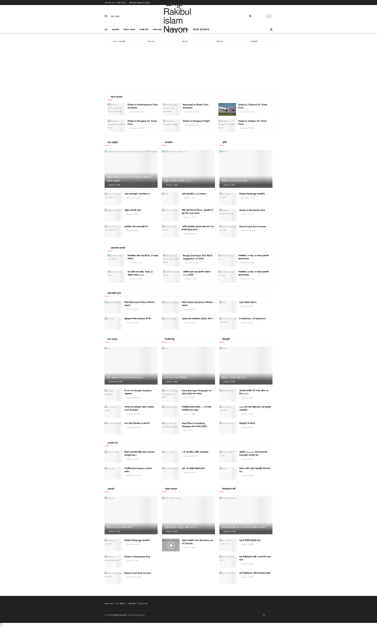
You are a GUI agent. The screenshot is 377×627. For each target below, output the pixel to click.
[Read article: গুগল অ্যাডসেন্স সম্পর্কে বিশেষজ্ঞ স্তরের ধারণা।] (131, 366)
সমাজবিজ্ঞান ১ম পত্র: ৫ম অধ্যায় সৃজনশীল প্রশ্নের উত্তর (253, 257)
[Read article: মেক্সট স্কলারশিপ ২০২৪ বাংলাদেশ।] (171, 198)
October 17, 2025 (247, 214)
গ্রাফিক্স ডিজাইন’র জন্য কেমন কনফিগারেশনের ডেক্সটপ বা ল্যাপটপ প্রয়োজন (129, 178)
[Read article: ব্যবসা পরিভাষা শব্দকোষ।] (228, 307)
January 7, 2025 (172, 381)
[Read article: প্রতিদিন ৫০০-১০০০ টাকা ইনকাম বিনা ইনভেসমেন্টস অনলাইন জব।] (228, 456)
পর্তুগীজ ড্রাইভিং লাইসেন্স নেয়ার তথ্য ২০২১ (181, 527)
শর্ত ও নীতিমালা (120, 603)
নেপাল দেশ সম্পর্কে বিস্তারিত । (176, 377)
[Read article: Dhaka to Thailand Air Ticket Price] (227, 109)
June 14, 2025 (188, 397)
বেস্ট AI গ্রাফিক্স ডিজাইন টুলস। (194, 468)
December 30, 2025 (191, 111)
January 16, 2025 (229, 531)
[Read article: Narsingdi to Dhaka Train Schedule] (172, 109)
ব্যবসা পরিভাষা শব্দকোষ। (248, 302)
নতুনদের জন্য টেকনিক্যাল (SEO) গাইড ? (197, 318)
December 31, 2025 (136, 111)
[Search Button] (271, 29)
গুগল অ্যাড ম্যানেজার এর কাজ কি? (137, 423)
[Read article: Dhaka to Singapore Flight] (172, 125)
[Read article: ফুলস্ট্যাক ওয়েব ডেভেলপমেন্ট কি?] (113, 231)
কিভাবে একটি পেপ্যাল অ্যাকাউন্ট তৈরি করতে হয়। (254, 470)
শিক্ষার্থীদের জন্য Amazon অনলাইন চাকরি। (138, 470)
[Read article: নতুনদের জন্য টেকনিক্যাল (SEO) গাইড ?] (171, 323)
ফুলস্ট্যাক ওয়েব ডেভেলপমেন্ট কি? (136, 226)
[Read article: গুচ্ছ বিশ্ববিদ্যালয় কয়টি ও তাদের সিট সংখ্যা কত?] (228, 561)
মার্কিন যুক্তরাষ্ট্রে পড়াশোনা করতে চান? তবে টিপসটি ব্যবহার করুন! (198, 228)
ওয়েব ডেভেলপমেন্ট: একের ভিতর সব (136, 193)
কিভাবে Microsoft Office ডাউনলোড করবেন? (139, 304)
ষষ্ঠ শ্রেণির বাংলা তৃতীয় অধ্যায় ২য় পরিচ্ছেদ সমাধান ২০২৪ (140, 273)
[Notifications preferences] (1, 625)
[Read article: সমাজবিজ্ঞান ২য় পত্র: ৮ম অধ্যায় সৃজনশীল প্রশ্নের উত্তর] (227, 276)
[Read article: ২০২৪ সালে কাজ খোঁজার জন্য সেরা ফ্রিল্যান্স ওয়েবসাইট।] (228, 411)
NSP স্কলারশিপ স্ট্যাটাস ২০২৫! (177, 180)
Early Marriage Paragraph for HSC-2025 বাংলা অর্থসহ (197, 392)
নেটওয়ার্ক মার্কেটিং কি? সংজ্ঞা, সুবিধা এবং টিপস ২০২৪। (254, 392)
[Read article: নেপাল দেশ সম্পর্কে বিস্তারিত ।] (188, 366)
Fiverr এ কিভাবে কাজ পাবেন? (234, 377)
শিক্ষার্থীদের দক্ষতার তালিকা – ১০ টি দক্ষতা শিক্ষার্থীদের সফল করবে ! (196, 408)
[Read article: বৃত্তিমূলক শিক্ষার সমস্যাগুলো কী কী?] (113, 323)
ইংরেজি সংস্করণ (121, 2)
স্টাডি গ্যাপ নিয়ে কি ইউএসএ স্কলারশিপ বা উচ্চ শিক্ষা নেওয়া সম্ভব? (197, 211)
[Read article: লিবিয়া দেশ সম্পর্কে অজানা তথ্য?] (245, 169)
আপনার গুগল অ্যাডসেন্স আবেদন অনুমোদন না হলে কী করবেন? (139, 408)
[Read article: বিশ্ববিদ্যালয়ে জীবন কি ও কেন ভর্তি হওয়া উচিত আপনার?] (245, 515)
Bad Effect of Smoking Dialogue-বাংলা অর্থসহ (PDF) (194, 425)
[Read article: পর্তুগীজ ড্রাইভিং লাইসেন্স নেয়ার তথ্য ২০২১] (188, 515)
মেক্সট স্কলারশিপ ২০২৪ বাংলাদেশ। (194, 193)
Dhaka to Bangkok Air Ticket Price (142, 122)
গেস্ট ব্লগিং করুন (109, 2)
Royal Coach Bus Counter (252, 226)
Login (116, 16)
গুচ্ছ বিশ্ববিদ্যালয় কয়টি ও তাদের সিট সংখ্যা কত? (255, 558)
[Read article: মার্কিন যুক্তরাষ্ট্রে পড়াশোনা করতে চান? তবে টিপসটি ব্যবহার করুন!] (171, 231)
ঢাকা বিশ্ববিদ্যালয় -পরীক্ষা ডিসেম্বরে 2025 (254, 573)
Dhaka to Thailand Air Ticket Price (252, 106)
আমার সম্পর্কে (109, 603)
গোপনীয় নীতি (131, 603)
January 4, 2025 (190, 279)
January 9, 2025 (189, 414)
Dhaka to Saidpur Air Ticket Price (252, 122)
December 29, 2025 (247, 111)
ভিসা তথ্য (150, 41)
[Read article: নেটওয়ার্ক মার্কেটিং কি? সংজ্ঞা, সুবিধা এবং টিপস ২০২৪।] (228, 395)
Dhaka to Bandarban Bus (252, 210)
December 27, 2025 (247, 128)
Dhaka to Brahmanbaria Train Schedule (143, 106)
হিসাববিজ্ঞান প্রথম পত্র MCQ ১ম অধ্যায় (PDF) (143, 257)
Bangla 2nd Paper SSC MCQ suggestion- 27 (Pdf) (197, 257)
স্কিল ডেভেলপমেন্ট (119, 41)
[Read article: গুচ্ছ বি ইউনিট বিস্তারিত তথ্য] (228, 545)
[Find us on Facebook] (245, 16)
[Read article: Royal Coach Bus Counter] (228, 231)
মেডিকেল (185, 41)
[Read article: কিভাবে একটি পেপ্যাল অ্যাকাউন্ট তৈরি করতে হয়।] (228, 473)
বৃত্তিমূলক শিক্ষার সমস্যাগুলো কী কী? (137, 318)
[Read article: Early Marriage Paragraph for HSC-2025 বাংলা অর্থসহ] (171, 395)
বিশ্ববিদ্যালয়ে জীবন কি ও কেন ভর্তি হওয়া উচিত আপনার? (244, 527)
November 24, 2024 (248, 197)
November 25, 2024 (247, 279)
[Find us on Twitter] (250, 16)
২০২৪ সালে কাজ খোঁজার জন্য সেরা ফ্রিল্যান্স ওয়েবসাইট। (255, 408)
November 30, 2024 (115, 381)
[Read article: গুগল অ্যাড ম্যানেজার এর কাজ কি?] (113, 428)
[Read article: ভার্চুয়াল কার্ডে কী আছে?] (113, 215)
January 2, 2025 (132, 459)
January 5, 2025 (229, 381)
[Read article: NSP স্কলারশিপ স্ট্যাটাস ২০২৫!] (188, 169)
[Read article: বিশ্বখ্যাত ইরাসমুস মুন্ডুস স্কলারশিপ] (228, 198)
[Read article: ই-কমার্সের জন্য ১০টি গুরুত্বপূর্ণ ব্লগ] (228, 323)
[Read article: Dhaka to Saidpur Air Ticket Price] (227, 125)
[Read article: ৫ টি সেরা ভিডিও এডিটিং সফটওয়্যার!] (171, 456)
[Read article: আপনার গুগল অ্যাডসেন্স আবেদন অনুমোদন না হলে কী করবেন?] (113, 411)
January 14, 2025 (135, 279)
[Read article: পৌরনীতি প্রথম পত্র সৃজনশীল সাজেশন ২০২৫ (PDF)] (172, 276)
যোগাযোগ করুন (142, 603)
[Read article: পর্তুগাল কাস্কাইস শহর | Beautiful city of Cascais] (171, 545)
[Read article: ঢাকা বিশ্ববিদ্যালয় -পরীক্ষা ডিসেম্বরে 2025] (228, 577)
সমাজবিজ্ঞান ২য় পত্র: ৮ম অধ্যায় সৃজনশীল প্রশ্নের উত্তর (253, 273)
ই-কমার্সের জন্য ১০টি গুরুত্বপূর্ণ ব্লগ (252, 318)
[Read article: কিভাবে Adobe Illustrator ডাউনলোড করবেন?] (171, 307)
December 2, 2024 (136, 262)
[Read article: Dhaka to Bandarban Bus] (228, 215)
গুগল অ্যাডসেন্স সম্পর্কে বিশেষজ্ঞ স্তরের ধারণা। (125, 377)
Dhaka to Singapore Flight (196, 120)
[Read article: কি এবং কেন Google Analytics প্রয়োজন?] (113, 395)
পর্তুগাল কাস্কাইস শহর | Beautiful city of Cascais (197, 542)
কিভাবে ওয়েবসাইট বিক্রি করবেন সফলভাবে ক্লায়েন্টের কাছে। (139, 453)
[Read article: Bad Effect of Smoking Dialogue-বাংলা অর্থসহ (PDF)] (171, 428)
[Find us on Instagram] (260, 16)
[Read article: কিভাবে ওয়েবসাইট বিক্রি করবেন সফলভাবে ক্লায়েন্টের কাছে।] (113, 456)
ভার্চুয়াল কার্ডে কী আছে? (133, 210)
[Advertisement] (188, 70)
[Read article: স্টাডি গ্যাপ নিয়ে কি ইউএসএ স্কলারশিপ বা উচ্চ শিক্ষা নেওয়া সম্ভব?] (171, 215)
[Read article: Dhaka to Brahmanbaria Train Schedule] (116, 109)
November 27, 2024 (133, 197)
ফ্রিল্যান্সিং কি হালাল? (247, 423)
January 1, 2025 (172, 185)
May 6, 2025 (187, 430)
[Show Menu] (106, 16)
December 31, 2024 (191, 262)
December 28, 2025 (191, 125)
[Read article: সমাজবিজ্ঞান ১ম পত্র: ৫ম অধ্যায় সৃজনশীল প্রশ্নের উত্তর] (227, 260)
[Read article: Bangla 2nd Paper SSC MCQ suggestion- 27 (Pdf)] (172, 260)
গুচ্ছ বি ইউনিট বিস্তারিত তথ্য (249, 540)
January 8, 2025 (229, 185)
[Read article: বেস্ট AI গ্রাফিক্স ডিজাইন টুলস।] (171, 473)
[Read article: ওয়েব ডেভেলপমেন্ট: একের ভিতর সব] (113, 198)
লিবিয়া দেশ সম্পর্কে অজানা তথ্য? (234, 180)
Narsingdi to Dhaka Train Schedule (195, 106)
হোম (106, 29)
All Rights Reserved (119, 615)
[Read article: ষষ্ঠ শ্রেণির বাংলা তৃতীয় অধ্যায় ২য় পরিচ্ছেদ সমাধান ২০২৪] (116, 276)
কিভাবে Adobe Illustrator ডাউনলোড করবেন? (197, 304)
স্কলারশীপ (115, 29)
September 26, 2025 (248, 230)
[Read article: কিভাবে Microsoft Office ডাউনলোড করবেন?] (113, 307)
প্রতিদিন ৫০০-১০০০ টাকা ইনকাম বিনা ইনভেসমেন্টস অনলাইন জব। (253, 453)
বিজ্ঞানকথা (219, 41)
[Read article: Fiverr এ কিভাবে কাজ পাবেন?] (245, 366)
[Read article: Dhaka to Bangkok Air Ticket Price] (116, 125)
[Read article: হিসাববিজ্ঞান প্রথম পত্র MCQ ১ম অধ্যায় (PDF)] (116, 260)
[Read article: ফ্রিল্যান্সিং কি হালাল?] (228, 428)
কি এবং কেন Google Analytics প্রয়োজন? (138, 392)
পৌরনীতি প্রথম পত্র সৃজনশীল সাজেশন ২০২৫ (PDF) (196, 273)
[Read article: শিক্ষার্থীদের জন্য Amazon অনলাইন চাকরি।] (113, 473)
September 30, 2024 (133, 397)
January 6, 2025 (114, 185)
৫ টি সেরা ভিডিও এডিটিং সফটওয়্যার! (195, 452)
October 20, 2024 (189, 233)
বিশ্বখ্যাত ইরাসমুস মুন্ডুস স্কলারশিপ (252, 193)
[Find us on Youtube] (255, 16)
